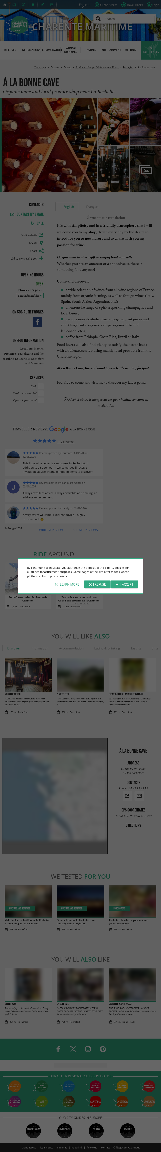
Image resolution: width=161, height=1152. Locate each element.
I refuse (99, 584)
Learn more (69, 584)
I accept (126, 584)
